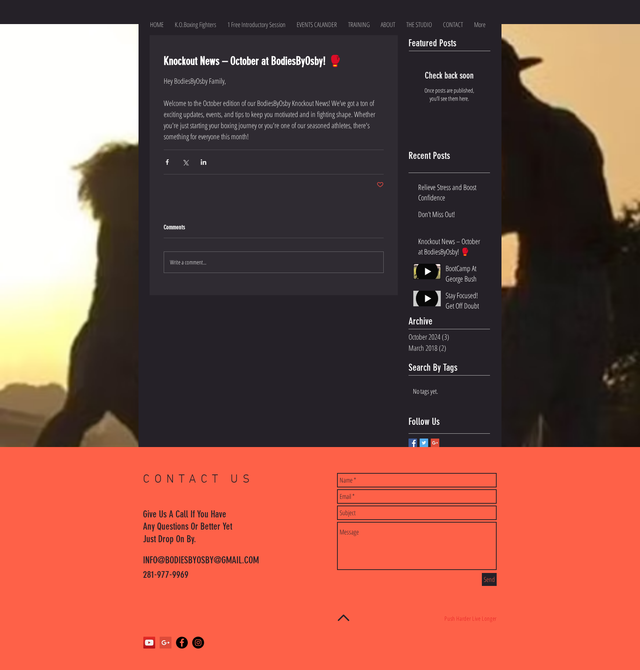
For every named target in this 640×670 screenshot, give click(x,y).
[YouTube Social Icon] (149, 643)
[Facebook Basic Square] (413, 443)
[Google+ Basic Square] (435, 443)
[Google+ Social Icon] (165, 643)
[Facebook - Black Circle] (182, 643)
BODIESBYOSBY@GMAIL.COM (212, 560)
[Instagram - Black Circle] (198, 643)
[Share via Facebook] (167, 162)
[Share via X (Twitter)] (185, 162)
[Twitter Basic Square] (424, 443)
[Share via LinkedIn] (203, 162)
